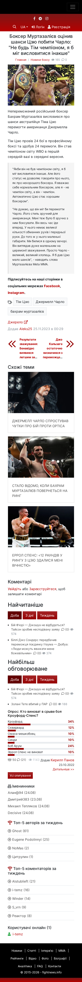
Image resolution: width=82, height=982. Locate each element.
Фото (45, 958)
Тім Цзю (22, 302)
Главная (20, 59)
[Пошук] (14, 27)
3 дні (29, 615)
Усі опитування (20, 775)
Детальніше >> (63, 769)
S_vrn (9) (18, 907)
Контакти (54, 966)
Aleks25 (25, 329)
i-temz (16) (20, 890)
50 (14, 759)
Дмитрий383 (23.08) (25, 799)
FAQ (40, 966)
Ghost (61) (20, 831)
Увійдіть (14, 589)
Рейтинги (17, 958)
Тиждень (47, 615)
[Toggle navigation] (73, 7)
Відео (32, 958)
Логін (39, 27)
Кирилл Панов (62, 760)
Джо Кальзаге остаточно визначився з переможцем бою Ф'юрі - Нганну (52, 353)
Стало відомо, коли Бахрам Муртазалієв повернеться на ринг (39, 491)
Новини (17, 950)
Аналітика (25, 966)
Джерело (16, 322)
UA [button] (23, 27)
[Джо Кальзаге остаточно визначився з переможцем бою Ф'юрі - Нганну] (70, 344)
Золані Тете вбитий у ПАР (29, 704)
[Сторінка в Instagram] (47, 18)
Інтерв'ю (47, 950)
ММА (61, 950)
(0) (67, 629)
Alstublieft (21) (23, 881)
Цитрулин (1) (22, 857)
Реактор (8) (21, 916)
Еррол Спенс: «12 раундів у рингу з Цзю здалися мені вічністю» (37, 560)
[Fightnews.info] (41, 7)
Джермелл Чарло (50, 302)
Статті (31, 950)
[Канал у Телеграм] (40, 18)
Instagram (16, 293)
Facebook (52, 286)
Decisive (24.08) (21, 813)
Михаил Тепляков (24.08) (29, 806)
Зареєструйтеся (42, 589)
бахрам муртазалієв (27, 311)
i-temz (18, 934)
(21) (23, 759)
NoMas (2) (20, 848)
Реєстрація (60, 27)
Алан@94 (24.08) (22, 792)
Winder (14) (20, 898)
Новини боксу (40, 59)
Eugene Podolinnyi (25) (30, 839)
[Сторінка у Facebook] (34, 18)
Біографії (60, 958)
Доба (15, 615)
